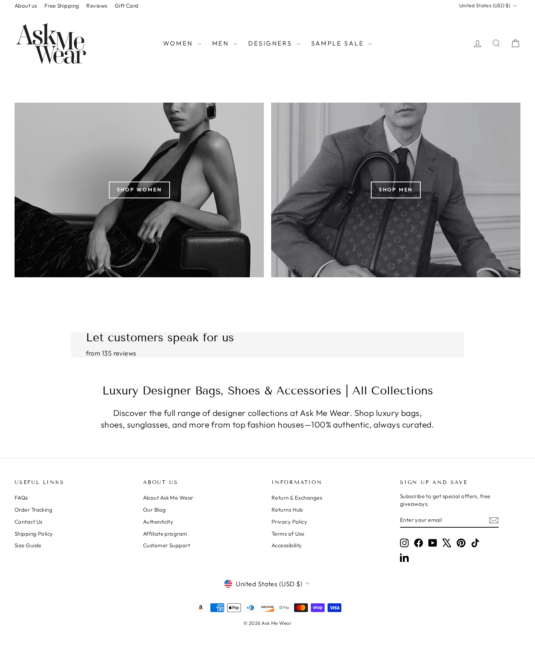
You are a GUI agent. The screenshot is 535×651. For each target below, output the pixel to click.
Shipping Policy (34, 533)
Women (179, 43)
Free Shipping (61, 5)
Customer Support (166, 545)
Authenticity (158, 521)
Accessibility (287, 545)
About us (26, 5)
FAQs (21, 497)
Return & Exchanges (297, 497)
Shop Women (139, 189)
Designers (271, 43)
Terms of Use (288, 533)
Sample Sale (339, 43)
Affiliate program (165, 533)
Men (222, 43)
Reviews (96, 5)
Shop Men (396, 189)
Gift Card (127, 5)
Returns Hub (287, 509)
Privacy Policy (289, 521)
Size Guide (28, 545)
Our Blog (154, 509)
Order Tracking (33, 509)
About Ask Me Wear (168, 497)
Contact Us (29, 521)
